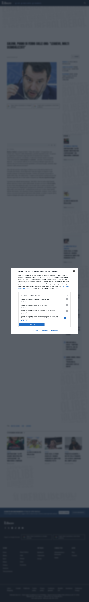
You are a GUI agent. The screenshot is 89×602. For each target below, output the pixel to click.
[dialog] (44, 301)
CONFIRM (32, 324)
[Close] (74, 271)
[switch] (66, 299)
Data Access (44, 330)
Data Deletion (34, 330)
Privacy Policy (54, 330)
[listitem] (44, 295)
